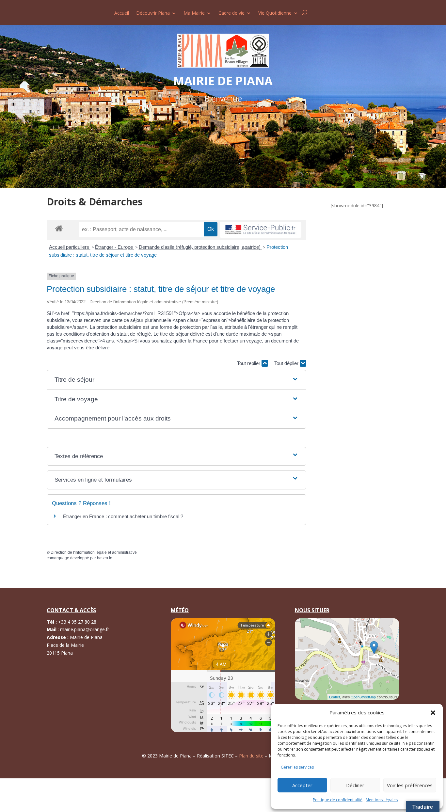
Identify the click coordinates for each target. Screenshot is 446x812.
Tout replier (249, 363)
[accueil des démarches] (59, 228)
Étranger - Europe (114, 247)
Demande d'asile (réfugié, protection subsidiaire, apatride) (200, 247)
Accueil (121, 13)
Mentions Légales (382, 800)
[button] (433, 712)
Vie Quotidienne (275, 13)
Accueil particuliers (69, 247)
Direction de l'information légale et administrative (94, 552)
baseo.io (104, 558)
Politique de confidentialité (337, 800)
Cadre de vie (231, 13)
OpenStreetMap (363, 696)
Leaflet (334, 696)
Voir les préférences (410, 785)
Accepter (302, 785)
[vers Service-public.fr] (260, 230)
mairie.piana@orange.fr (84, 629)
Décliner (355, 785)
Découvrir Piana (153, 13)
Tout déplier (287, 363)
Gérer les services (297, 767)
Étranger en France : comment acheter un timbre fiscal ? (123, 516)
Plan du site (252, 756)
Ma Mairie (194, 13)
